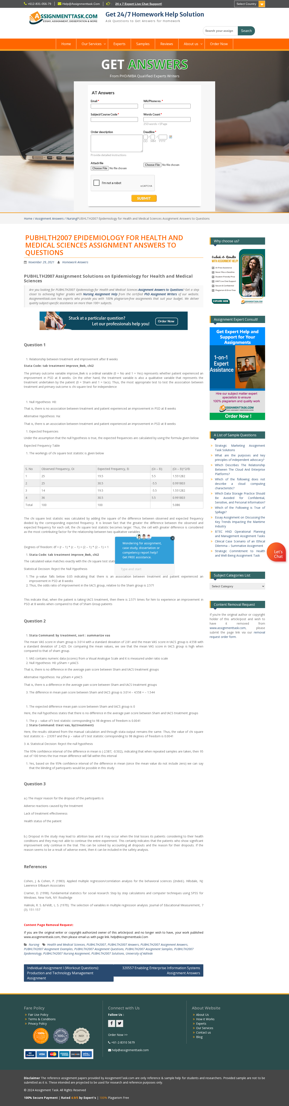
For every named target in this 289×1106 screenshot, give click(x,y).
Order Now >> (118, 1035)
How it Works (205, 1019)
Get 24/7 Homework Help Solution (155, 14)
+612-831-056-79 (39, 4)
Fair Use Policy (38, 1015)
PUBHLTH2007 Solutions (107, 953)
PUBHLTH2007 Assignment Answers (163, 944)
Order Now (219, 44)
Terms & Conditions (42, 1019)
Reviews (166, 44)
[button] (277, 553)
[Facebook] (111, 1023)
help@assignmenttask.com (130, 1050)
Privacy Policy (37, 1023)
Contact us (203, 1032)
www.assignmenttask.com (228, 628)
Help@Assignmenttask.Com (81, 4)
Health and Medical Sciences (66, 944)
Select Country (246, 4)
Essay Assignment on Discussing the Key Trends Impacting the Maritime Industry (240, 521)
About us (191, 44)
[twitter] (119, 1023)
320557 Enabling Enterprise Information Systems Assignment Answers (161, 970)
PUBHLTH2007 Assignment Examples (48, 949)
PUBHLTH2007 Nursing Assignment (66, 953)
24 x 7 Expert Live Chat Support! (138, 4)
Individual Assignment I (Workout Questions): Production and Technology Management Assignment (63, 973)
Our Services (92, 44)
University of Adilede (139, 953)
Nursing (34, 944)
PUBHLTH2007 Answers (123, 944)
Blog (199, 1037)
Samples (143, 44)
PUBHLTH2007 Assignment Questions (99, 949)
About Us (202, 1015)
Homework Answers (75, 262)
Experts (119, 44)
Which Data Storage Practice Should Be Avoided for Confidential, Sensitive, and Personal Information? (240, 497)
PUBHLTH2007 (96, 944)
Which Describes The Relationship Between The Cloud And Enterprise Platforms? (240, 469)
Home (66, 44)
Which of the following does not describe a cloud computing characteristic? (240, 483)
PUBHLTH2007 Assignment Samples (148, 949)
